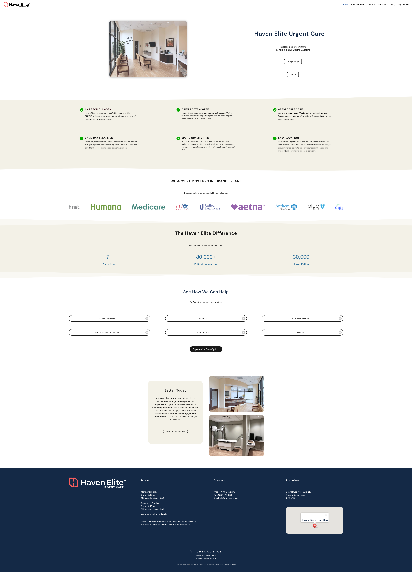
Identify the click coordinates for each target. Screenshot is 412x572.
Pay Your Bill (403, 5)
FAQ (393, 5)
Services (382, 5)
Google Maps (293, 61)
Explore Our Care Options (206, 349)
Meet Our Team (358, 5)
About (370, 5)
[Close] (326, 515)
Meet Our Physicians (175, 431)
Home (345, 5)
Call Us (293, 74)
